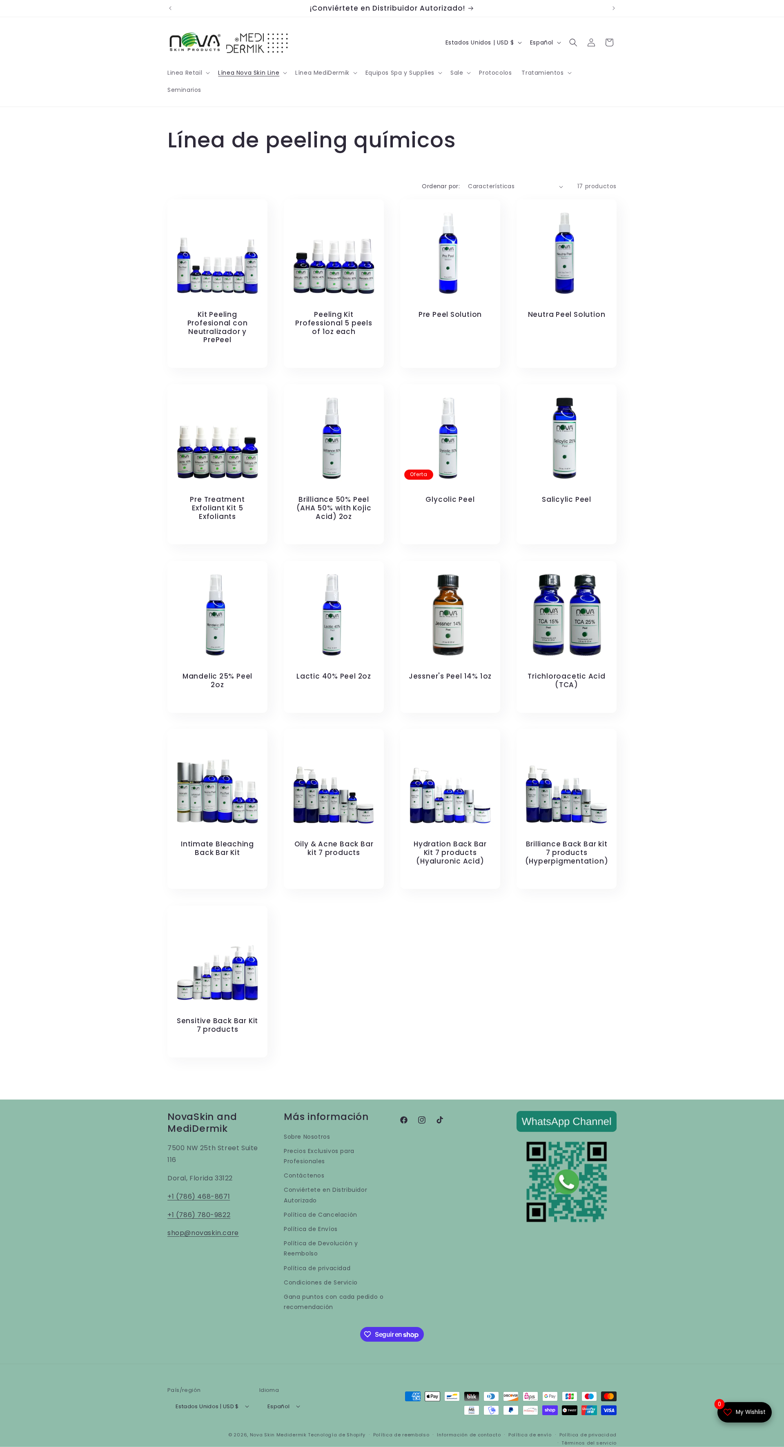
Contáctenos (304, 1176)
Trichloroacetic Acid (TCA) (567, 680)
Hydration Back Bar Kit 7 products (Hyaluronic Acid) (450, 852)
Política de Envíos (311, 1229)
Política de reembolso (401, 1434)
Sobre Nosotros (307, 1137)
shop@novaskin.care (203, 1233)
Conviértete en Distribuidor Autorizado (325, 1195)
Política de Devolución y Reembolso (321, 1249)
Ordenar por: (441, 186)
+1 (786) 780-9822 (198, 1215)
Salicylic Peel (566, 499)
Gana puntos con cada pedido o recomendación (333, 1302)
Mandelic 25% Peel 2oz (217, 680)
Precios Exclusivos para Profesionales (319, 1156)
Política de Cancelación (320, 1215)
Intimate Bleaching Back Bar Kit (217, 848)
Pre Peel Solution (450, 314)
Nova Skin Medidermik (278, 1434)
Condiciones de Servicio (321, 1282)
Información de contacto (469, 1434)
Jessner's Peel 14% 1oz (450, 676)
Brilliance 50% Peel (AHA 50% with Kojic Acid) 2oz (334, 508)
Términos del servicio (589, 1442)
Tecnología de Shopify (336, 1434)
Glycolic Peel (449, 499)
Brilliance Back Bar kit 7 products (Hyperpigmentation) (566, 852)
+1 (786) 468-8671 (198, 1196)
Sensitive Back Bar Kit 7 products (217, 1025)
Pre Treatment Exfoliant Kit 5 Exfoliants (217, 508)
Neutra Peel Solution (567, 314)
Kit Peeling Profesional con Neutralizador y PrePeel (217, 327)
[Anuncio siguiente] (614, 8)
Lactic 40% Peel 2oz (333, 676)
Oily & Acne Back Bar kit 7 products (334, 848)
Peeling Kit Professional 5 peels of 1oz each (333, 323)
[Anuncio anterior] (170, 8)
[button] (188, 72)
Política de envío (530, 1434)
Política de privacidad (317, 1268)
